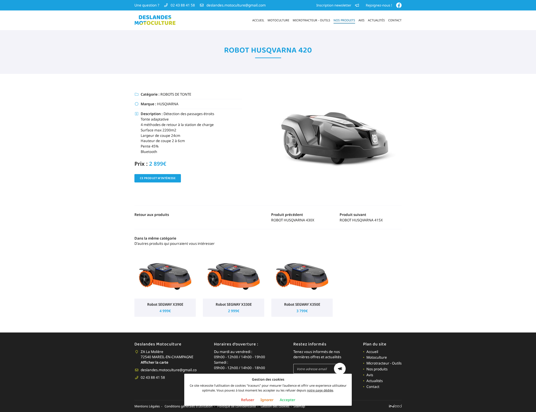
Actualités (376, 20)
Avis (361, 20)
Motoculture (278, 20)
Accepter (287, 399)
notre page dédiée (320, 390)
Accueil (258, 20)
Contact (395, 20)
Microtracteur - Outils (311, 20)
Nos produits (344, 20)
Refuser (247, 399)
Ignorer (266, 399)
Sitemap (299, 406)
